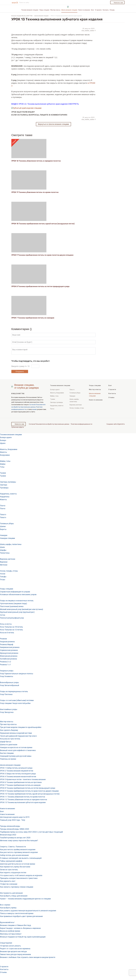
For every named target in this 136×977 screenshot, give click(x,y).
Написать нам (118, 2)
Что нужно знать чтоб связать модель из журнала (21, 875)
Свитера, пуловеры (56, 402)
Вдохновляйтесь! (7, 922)
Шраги (2, 443)
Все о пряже (5, 905)
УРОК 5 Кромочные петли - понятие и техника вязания (23, 779)
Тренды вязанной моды (10, 826)
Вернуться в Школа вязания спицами (53, 124)
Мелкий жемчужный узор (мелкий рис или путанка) (21, 609)
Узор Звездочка (6, 712)
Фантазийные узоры (8, 709)
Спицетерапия (6, 943)
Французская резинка (9, 653)
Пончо (52, 409)
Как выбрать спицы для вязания (13, 896)
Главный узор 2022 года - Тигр (12, 820)
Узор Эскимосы (6, 676)
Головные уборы (75, 393)
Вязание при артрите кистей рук (13, 951)
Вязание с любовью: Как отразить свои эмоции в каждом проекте (27, 957)
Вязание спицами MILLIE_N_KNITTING (21, 15)
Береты (3, 529)
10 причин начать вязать (10, 946)
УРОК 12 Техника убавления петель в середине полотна (36, 161)
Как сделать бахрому (9, 730)
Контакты (106, 10)
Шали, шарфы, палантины (74, 400)
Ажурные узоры (6, 671)
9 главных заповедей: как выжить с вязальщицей (21, 858)
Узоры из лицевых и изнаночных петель (16, 601)
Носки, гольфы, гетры (77, 408)
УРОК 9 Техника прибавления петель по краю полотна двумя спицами (42, 255)
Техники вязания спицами (29, 10)
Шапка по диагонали (8, 744)
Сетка (2, 615)
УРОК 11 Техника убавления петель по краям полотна (34, 192)
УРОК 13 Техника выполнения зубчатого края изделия (23, 802)
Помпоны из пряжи (8, 759)
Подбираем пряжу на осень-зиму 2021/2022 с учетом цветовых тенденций (31, 832)
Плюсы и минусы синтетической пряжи (16, 913)
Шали (2, 547)
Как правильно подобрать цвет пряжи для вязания (21, 916)
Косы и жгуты (6, 624)
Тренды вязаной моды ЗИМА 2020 (14, 829)
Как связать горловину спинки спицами (16, 887)
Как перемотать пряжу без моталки (15, 867)
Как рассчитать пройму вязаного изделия (17, 849)
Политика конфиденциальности (81, 424)
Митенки (3, 565)
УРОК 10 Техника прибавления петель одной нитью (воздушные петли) (43, 224)
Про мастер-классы (8, 724)
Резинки (3, 639)
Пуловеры (4, 488)
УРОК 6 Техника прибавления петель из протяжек (21, 782)
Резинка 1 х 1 (5, 664)
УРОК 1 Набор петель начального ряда (16, 768)
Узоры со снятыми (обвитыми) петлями (17, 700)
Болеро (3, 440)
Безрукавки (5, 455)
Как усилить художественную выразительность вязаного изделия (28, 911)
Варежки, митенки (76, 405)
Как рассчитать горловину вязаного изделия (19, 852)
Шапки (3, 526)
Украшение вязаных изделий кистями (16, 733)
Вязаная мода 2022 (8, 835)
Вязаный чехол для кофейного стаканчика (18, 750)
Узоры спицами (44, 10)
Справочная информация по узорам (15, 592)
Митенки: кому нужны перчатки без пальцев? (19, 840)
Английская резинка (8, 659)
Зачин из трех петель (9, 870)
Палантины (5, 553)
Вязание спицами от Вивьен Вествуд (15, 925)
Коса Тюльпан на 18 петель (11, 627)
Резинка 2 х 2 (5, 662)
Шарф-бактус (5, 742)
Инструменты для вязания (11, 893)
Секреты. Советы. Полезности (13, 847)
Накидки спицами (7, 538)
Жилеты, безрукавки (57, 393)
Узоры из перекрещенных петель (14, 691)
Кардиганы (4, 497)
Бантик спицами (7, 753)
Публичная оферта (17, 427)
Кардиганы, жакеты (56, 405)
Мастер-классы (55, 10)
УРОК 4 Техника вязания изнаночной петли (18, 776)
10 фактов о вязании (8, 884)
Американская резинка (9, 647)
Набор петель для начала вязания (14, 855)
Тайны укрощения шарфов (11, 861)
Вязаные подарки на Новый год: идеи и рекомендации (22, 937)
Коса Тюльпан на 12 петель (11, 630)
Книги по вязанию (84, 10)
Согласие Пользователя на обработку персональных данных (49, 424)
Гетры (2, 579)
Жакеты (3, 499)
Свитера (3, 485)
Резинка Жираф (6, 644)
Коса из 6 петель (7, 633)
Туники (52, 399)
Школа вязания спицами (69, 10)
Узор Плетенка (6, 694)
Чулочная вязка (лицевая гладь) (13, 603)
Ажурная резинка (7, 642)
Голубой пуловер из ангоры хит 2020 (15, 838)
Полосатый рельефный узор (12, 618)
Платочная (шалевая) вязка (11, 606)
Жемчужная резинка (8, 656)
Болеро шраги (54, 389)
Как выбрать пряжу (8, 908)
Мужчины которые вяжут (11, 934)
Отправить (20, 371)
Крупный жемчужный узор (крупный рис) (17, 612)
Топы (2, 467)
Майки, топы (54, 396)
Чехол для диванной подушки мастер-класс (18, 736)
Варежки (3, 562)
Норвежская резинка (9, 650)
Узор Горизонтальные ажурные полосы (16, 673)
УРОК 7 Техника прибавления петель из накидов (32, 318)
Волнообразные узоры (9, 682)
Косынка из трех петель (10, 739)
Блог (92, 10)
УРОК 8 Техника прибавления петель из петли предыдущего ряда (40, 286)
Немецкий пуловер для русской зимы (15, 756)
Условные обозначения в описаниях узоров (18, 594)
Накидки (72, 396)
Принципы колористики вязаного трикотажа (18, 878)
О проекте (98, 10)
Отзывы (112, 10)
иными (34, 409)
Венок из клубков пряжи (10, 931)
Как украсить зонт (7, 881)
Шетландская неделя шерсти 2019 (14, 817)
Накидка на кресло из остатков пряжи (16, 747)
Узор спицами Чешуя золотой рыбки (15, 703)
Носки (2, 574)
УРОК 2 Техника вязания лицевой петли (16, 771)
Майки (2, 464)
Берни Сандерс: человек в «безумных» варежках (20, 928)
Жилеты (3, 452)
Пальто (72, 389)
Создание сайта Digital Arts (116, 424)
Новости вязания (7, 814)
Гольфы (3, 577)
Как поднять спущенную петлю (13, 872)
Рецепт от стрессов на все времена (15, 949)
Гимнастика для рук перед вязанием (15, 954)
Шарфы (3, 550)
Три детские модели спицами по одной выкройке (20, 727)
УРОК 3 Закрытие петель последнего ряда (18, 774)
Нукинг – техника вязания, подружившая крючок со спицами (25, 899)
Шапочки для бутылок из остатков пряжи (17, 864)
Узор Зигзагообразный (9, 685)
